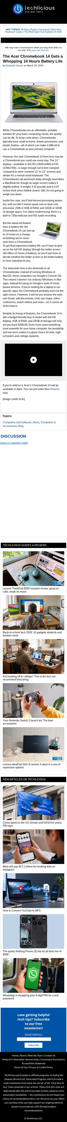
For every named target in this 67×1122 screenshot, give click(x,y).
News (36, 422)
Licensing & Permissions (52, 1059)
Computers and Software (17, 422)
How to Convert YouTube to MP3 (21, 910)
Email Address (33, 1034)
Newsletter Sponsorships (26, 1059)
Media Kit (7, 1059)
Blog (21, 426)
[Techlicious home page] (33, 9)
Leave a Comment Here (14, 443)
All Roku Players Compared (35, 29)
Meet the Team (35, 1055)
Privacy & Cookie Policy (41, 1067)
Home (15, 1055)
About (23, 1055)
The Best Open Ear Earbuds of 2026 (43, 31)
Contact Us (49, 1055)
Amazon (55, 389)
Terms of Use (20, 1067)
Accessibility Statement (33, 1063)
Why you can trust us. (38, 50)
